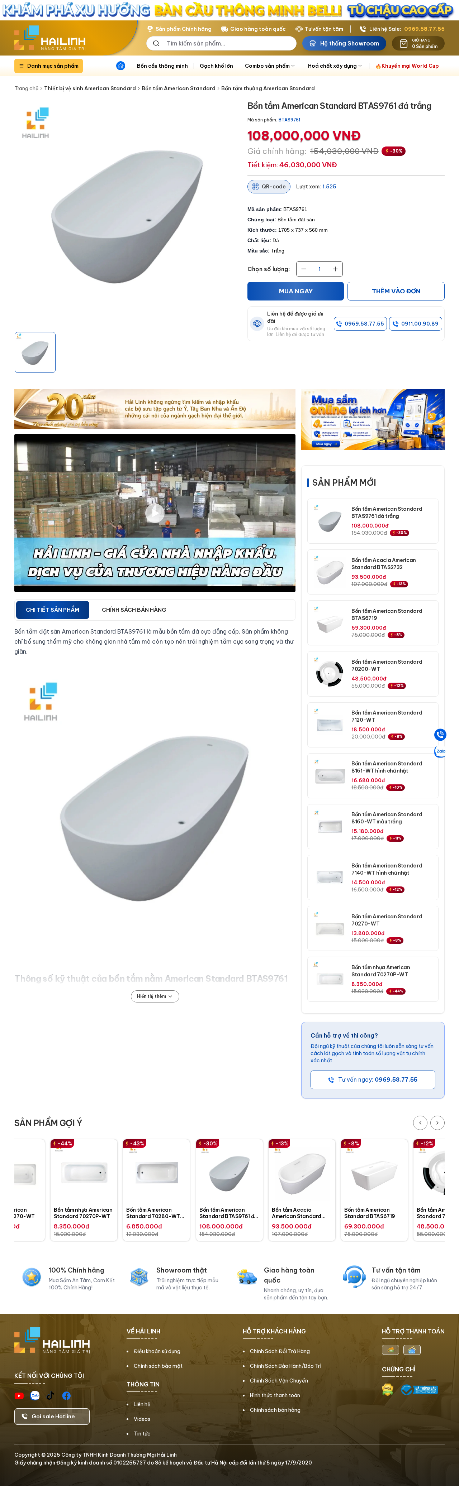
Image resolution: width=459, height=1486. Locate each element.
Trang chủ (26, 88)
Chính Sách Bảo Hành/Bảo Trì (285, 1366)
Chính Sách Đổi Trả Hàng (280, 1351)
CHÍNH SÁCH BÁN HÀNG (134, 609)
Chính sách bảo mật (158, 1366)
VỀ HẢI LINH (143, 1331)
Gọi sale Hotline (53, 1416)
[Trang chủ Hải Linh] (49, 38)
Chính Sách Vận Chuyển (279, 1380)
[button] (35, 352)
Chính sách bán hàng (275, 1410)
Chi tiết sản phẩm (52, 609)
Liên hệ (142, 1404)
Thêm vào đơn (396, 291)
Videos (142, 1419)
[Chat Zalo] (440, 751)
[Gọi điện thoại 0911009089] (440, 734)
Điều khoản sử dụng (157, 1351)
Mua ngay (296, 291)
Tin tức (142, 1433)
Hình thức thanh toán (275, 1395)
